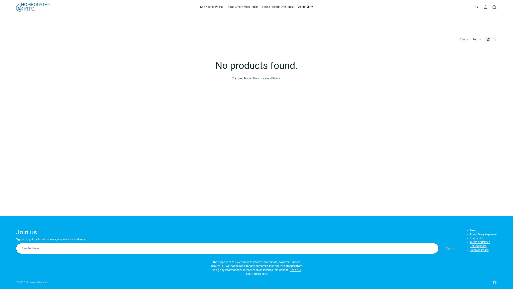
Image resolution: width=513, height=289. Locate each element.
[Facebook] (494, 282)
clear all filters (271, 78)
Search (474, 230)
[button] (477, 39)
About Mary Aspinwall (483, 234)
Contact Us (477, 238)
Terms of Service (480, 242)
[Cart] (494, 7)
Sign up (450, 248)
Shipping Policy (479, 250)
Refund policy (478, 246)
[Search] (477, 7)
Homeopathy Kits (36, 282)
